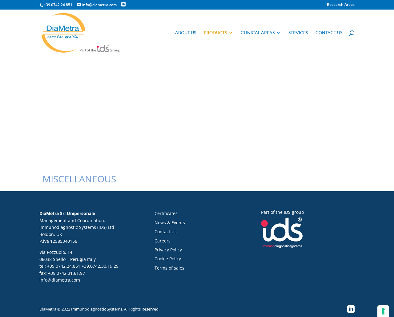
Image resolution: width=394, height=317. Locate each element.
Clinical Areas (258, 32)
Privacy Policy (168, 250)
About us (185, 32)
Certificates (166, 213)
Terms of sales (169, 268)
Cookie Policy (168, 259)
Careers (163, 241)
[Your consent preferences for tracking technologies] (383, 311)
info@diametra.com (59, 280)
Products (215, 32)
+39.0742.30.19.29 (100, 266)
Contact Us (166, 231)
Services (298, 32)
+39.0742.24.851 (63, 266)
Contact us (329, 32)
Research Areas (341, 5)
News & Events (170, 223)
